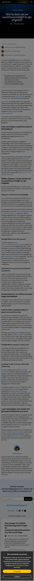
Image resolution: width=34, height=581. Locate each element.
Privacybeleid (18, 565)
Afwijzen (17, 576)
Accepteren (17, 571)
